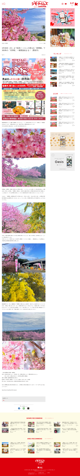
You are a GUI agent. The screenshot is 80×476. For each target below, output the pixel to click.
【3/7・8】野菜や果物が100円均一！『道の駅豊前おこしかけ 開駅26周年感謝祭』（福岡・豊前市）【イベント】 (44, 450)
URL (3, 400)
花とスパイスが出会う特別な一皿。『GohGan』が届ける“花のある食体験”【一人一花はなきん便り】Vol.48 (70, 429)
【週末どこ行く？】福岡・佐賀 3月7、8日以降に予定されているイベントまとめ (70, 443)
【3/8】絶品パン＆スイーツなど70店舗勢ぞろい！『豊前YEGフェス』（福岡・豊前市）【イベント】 (18, 450)
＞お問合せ (48, 472)
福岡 (59, 66)
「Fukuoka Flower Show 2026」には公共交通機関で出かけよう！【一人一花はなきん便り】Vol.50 (18, 429)
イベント (41, 43)
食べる (61, 66)
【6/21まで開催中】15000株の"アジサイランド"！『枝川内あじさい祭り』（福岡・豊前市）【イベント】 (43, 443)
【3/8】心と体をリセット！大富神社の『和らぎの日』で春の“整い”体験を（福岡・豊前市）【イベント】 (70, 450)
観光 (44, 43)
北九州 (3, 43)
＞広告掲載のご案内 (41, 472)
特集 (63, 72)
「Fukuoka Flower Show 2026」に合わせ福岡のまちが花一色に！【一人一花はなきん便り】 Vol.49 (44, 429)
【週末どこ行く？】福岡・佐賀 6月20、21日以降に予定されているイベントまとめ (18, 443)
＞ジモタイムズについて (31, 472)
